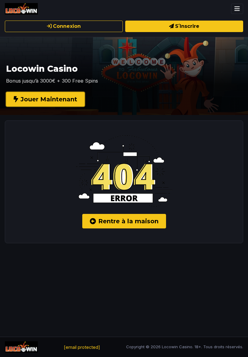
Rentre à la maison (128, 221)
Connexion (67, 26)
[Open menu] (237, 9)
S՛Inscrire (187, 26)
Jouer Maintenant (49, 99)
